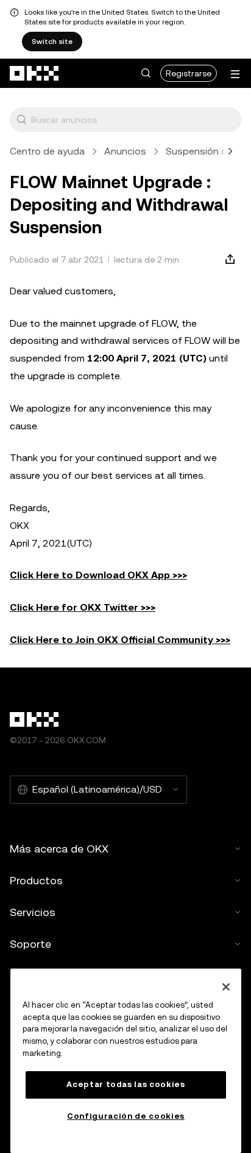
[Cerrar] (226, 986)
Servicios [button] (32, 912)
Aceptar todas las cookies (125, 1084)
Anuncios (125, 151)
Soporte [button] (30, 943)
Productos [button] (36, 880)
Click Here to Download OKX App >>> (98, 575)
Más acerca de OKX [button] (59, 848)
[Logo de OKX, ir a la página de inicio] (35, 73)
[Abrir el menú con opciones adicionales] (235, 74)
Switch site (52, 41)
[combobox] (133, 119)
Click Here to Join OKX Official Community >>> (120, 640)
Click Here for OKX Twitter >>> (82, 607)
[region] (125, 1061)
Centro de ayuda (47, 151)
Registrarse (188, 73)
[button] (146, 73)
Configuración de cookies (126, 1116)
